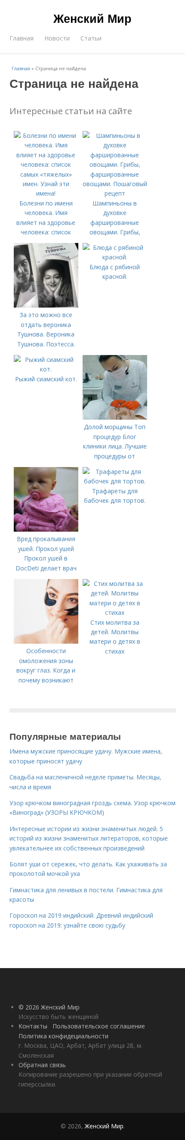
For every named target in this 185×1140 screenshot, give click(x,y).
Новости (57, 38)
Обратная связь (42, 1065)
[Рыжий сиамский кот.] (46, 369)
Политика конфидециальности (63, 1036)
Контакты (32, 1026)
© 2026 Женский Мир (49, 1007)
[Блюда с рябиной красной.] (115, 257)
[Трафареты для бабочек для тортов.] (115, 481)
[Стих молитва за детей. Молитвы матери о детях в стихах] (115, 612)
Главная (21, 38)
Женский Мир (92, 18)
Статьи (91, 38)
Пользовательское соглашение (98, 1026)
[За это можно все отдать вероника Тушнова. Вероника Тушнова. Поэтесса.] (46, 305)
